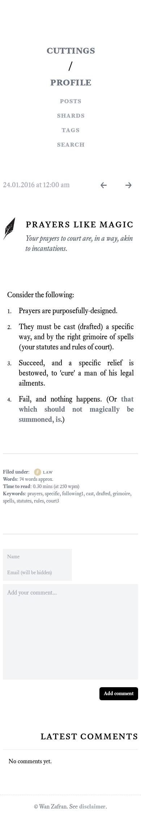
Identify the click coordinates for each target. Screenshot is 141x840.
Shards (71, 115)
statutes (24, 501)
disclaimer (92, 806)
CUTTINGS (70, 49)
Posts (70, 100)
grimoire (121, 494)
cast (90, 494)
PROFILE (70, 81)
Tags (70, 129)
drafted (103, 494)
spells (8, 501)
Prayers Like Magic (79, 223)
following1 (73, 494)
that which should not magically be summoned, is (76, 409)
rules (39, 501)
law (48, 472)
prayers (34, 494)
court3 (52, 501)
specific (52, 494)
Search (71, 144)
